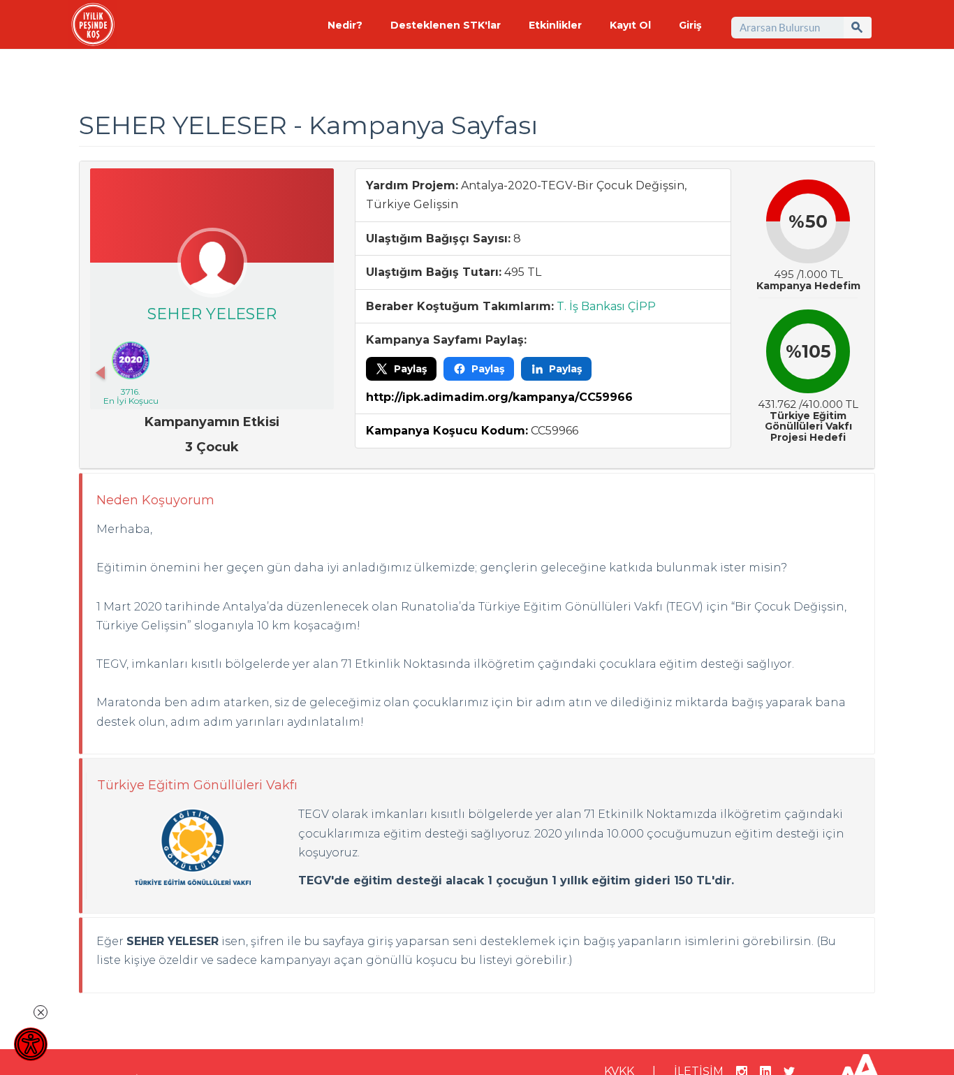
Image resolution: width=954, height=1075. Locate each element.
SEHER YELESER (212, 314)
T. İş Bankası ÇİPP (606, 306)
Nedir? (345, 25)
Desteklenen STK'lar (445, 25)
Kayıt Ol (630, 25)
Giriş (690, 25)
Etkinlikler (555, 25)
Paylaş (410, 369)
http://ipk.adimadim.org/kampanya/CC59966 (499, 397)
